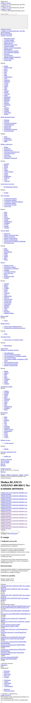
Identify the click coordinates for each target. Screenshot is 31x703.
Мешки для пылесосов (10, 365)
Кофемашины (8, 49)
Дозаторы (7, 155)
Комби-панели (8, 43)
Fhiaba (6, 95)
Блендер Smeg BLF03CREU (9, 658)
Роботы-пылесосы (9, 236)
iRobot (6, 256)
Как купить (7, 674)
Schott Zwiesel (8, 299)
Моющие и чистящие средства (10, 350)
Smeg (5, 69)
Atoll (5, 179)
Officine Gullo (8, 67)
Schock (6, 170)
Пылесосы (7, 233)
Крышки (6, 270)
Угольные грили (5, 337)
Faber (5, 87)
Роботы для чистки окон (11, 235)
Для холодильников (10, 357)
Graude (6, 84)
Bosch (6, 70)
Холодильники (8, 55)
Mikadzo (6, 307)
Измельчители (8, 150)
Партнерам (7, 680)
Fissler (6, 290)
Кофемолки (7, 127)
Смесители (7, 149)
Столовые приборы (10, 271)
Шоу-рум (6, 675)
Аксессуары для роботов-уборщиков (15, 241)
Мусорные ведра (9, 243)
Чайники (6, 120)
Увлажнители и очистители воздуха (14, 328)
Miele (5, 75)
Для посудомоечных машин (12, 354)
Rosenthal (7, 311)
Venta (5, 334)
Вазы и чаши (4, 316)
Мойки (6, 147)
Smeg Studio (7, 683)
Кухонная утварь (9, 276)
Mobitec (6, 449)
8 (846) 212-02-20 (6, 3)
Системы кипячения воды (11, 152)
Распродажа (4, 412)
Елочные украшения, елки (8, 452)
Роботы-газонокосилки (11, 240)
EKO (5, 258)
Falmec (6, 86)
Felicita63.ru (4, 665)
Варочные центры (9, 38)
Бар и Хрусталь (8, 273)
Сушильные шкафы (10, 203)
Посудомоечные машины (11, 52)
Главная (3, 475)
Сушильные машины (10, 200)
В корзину (4, 533)
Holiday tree (7, 456)
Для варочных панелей (11, 364)
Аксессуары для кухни (7, 184)
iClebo (6, 255)
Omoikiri (6, 111)
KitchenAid (7, 97)
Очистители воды (9, 153)
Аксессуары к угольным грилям (13, 339)
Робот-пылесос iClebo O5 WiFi (10, 626)
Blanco (6, 165)
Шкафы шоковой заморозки (12, 57)
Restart (6, 66)
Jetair (5, 89)
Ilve (5, 106)
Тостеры (6, 121)
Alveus (6, 173)
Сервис (6, 681)
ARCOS (6, 108)
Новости (6, 672)
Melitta (6, 371)
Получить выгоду (13, 533)
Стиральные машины (10, 198)
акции (2, 32)
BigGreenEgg (8, 345)
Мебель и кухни (5, 440)
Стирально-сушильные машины (13, 201)
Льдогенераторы (9, 131)
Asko (5, 78)
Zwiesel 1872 (8, 302)
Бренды (3, 464)
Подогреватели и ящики (11, 51)
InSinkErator (7, 176)
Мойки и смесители (6, 144)
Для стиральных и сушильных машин (15, 356)
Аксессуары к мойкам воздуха (13, 326)
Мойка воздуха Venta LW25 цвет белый (12, 638)
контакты (7, 32)
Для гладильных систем (11, 362)
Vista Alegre (7, 112)
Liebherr (6, 91)
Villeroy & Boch (8, 171)
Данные (6, 685)
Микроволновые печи (10, 44)
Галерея (6, 677)
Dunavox (6, 103)
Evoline (6, 192)
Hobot (6, 253)
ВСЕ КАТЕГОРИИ (6, 34)
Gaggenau (7, 80)
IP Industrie (7, 105)
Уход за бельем (5, 195)
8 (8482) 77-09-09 (6, 9)
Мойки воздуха (5, 323)
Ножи (6, 274)
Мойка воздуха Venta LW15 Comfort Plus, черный (15, 621)
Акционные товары (6, 386)
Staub (5, 291)
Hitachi (6, 92)
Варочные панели (9, 41)
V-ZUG (6, 83)
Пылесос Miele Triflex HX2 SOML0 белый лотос (15, 607)
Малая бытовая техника (8, 117)
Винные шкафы (8, 58)
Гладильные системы (10, 205)
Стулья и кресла (9, 443)
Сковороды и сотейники (11, 268)
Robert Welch (8, 296)
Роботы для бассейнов (10, 238)
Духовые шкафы (9, 40)
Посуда (3, 262)
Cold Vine (7, 94)
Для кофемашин (9, 353)
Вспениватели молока (10, 129)
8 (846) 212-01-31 (6, 6)
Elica (5, 72)
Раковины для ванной (10, 158)
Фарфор (6, 278)
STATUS (6, 178)
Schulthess (7, 223)
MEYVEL (7, 100)
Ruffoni (6, 114)
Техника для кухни (6, 35)
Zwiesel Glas (7, 301)
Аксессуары (7, 60)
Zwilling (6, 109)
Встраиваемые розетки (11, 187)
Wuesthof (6, 305)
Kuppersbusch (8, 77)
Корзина (3, 465)
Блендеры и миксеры (10, 123)
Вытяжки (7, 54)
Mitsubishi (7, 98)
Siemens (6, 373)
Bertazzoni (7, 81)
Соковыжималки (9, 124)
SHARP (6, 101)
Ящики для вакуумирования (12, 48)
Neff (5, 74)
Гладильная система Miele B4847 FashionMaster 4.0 (15, 614)
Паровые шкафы (9, 46)
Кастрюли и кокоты (10, 267)
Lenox (6, 310)
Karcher (6, 226)
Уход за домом (5, 230)
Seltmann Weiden (9, 313)
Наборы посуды (8, 265)
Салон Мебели (8, 686)
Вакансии (7, 689)
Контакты (7, 671)
